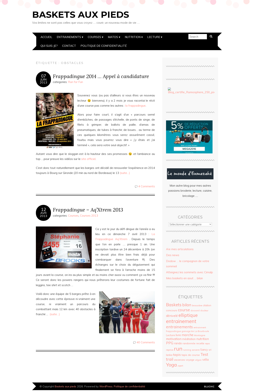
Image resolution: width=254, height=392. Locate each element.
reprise (169, 349)
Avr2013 (43, 214)
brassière (197, 305)
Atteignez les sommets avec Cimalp (189, 272)
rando (178, 343)
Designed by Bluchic (209, 387)
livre (178, 335)
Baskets (173, 304)
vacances (179, 359)
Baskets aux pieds (80, 14)
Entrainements (69, 37)
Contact (69, 46)
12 (43, 209)
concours (171, 310)
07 (43, 76)
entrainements (179, 326)
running (187, 349)
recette (200, 343)
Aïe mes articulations (180, 249)
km (192, 331)
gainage (185, 331)
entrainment (200, 327)
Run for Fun (75, 82)
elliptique (188, 315)
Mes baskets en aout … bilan (184, 278)
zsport (180, 365)
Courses (94, 37)
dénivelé (172, 316)
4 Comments (146, 186)
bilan (186, 304)
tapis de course (190, 354)
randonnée (189, 343)
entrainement (181, 321)
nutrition (202, 339)
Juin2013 (43, 81)
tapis (177, 354)
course (184, 309)
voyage (190, 359)
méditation (189, 339)
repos (207, 343)
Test (204, 354)
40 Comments (146, 342)
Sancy (204, 349)
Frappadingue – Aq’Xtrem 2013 (88, 209)
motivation (173, 339)
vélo (205, 359)
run (178, 348)
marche (187, 335)
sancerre (196, 350)
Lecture (153, 37)
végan (198, 359)
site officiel (88, 159)
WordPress (105, 386)
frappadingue (173, 331)
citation (207, 305)
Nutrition (133, 37)
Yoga (171, 365)
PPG (169, 343)
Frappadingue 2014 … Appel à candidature (101, 76)
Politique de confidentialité (104, 46)
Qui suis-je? (49, 46)
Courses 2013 (89, 215)
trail (169, 359)
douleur (204, 310)
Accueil (46, 37)
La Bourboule (202, 331)
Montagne (199, 335)
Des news (172, 255)
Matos (113, 37)
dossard (195, 310)
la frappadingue (135, 105)
